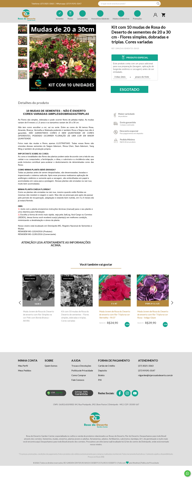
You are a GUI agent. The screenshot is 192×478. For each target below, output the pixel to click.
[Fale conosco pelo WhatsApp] (187, 473)
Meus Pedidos (24, 370)
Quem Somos (51, 365)
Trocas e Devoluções (81, 365)
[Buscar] (158, 3)
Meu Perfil (23, 365)
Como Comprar (78, 375)
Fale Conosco (77, 380)
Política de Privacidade (82, 370)
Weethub (136, 463)
